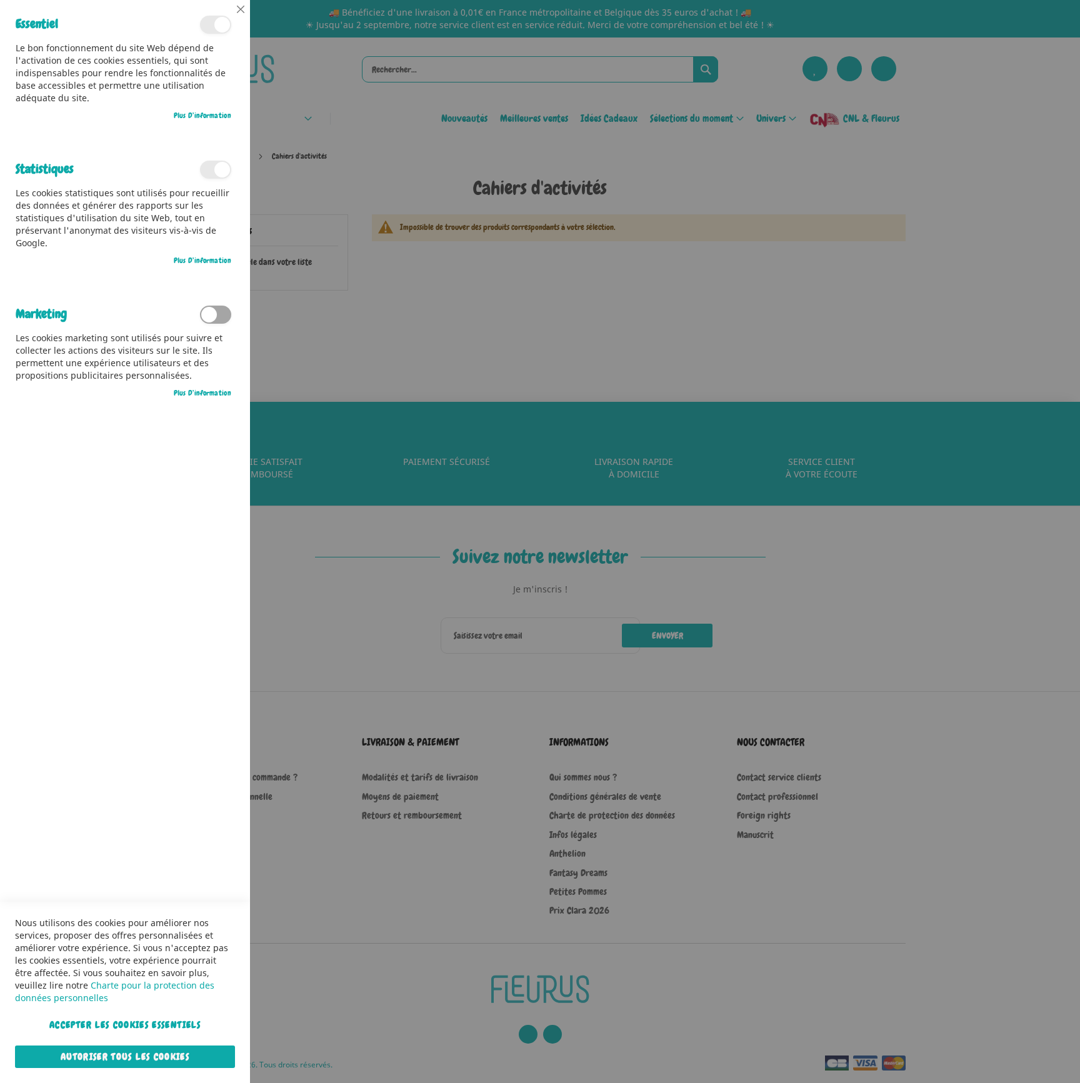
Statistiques (215, 170)
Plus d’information (202, 116)
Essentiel (215, 25)
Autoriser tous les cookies (125, 1057)
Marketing (215, 315)
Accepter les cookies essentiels (125, 1025)
